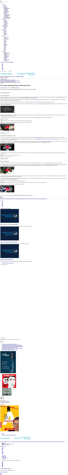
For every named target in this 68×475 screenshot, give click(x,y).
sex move (52, 137)
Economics (5, 22)
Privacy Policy (6, 16)
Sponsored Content (7, 18)
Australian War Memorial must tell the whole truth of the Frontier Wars (10, 82)
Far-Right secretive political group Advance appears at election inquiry (12, 346)
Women (5, 47)
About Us (3, 455)
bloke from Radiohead (60, 97)
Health (5, 45)
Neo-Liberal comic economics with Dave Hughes (7, 79)
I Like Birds (45, 103)
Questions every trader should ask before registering (9, 347)
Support (5, 468)
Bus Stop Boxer (5, 115)
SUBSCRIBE (6, 9)
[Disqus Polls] (34, 276)
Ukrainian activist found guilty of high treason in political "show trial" (12, 345)
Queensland (6, 56)
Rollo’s (57, 164)
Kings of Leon (49, 141)
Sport (5, 46)
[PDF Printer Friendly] (18, 87)
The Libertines (44, 141)
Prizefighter (9, 115)
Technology (6, 33)
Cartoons (5, 38)
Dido (35, 198)
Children (5, 41)
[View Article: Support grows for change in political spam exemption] (9, 240)
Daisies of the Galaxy (31, 198)
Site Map (3, 458)
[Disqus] (34, 300)
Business (5, 30)
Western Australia (6, 59)
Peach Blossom (39, 117)
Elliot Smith (26, 97)
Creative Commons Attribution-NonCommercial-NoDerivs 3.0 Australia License (21, 195)
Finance (5, 31)
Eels (36, 198)
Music (5, 42)
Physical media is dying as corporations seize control (8, 81)
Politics (3, 19)
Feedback (5, 13)
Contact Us (4, 443)
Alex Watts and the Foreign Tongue (10, 198)
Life (3, 35)
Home (3, 4)
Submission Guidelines (7, 17)
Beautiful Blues (17, 198)
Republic (5, 54)
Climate (5, 29)
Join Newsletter (6, 15)
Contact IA (5, 12)
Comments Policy (6, 11)
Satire (5, 48)
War (4, 50)
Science (5, 28)
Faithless (60, 164)
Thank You (13, 165)
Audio (5, 49)
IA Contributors (6, 14)
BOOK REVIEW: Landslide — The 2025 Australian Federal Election (12, 348)
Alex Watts (2, 198)
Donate (4, 446)
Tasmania (5, 58)
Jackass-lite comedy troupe (39, 137)
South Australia (6, 57)
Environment (4, 25)
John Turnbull (3, 87)
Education (5, 44)
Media (5, 32)
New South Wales (6, 55)
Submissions (4, 456)
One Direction (13, 179)
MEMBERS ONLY (7, 8)
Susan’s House (43, 99)
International (6, 23)
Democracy (5, 21)
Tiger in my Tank (39, 103)
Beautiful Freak (22, 198)
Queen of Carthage (37, 164)
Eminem (5, 165)
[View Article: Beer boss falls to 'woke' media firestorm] (9, 257)
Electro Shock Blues (40, 198)
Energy (5, 27)
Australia (3, 51)
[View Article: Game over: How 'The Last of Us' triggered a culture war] (9, 222)
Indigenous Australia (7, 53)
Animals (5, 40)
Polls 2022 (5, 20)
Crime (5, 43)
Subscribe (1, 446)
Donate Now (2, 404)
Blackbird (26, 198)
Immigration (6, 60)
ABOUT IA (4, 6)
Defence (5, 24)
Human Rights (6, 37)
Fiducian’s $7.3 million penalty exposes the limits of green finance (10, 80)
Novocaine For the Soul (36, 99)
